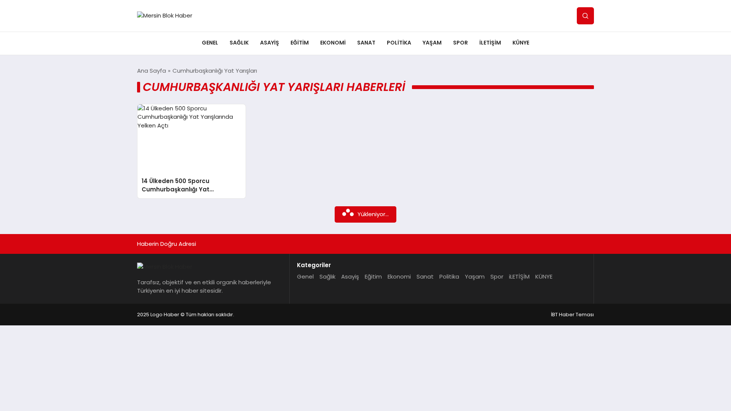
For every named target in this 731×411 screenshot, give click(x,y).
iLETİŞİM (490, 42)
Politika (399, 42)
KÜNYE (520, 42)
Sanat (366, 42)
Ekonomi (333, 42)
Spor (460, 42)
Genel (210, 42)
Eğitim (299, 42)
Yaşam (432, 42)
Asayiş (269, 42)
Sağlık (239, 42)
